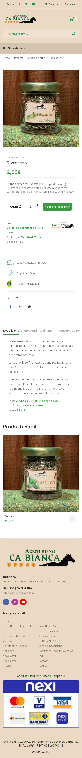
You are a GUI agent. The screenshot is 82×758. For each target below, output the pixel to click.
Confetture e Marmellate (17, 626)
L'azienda (8, 651)
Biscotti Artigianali (49, 626)
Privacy (7, 666)
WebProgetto (41, 752)
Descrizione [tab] (11, 330)
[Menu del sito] (77, 48)
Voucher (8, 641)
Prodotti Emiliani (48, 631)
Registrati (71, 4)
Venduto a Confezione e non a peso (25, 230)
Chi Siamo (50, 4)
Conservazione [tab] (68, 330)
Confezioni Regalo (14, 636)
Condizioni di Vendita (15, 646)
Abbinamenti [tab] (47, 330)
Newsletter (9, 656)
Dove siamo (10, 661)
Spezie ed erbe (36, 58)
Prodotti (19, 58)
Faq (41, 656)
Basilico (9, 516)
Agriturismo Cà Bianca (50, 741)
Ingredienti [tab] (29, 330)
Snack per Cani (47, 636)
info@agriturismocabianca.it (19, 592)
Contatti (43, 661)
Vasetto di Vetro (31, 237)
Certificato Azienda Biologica (56, 651)
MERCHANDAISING (50, 641)
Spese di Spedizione (50, 646)
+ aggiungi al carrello (57, 206)
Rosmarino (55, 58)
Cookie (43, 666)
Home (6, 58)
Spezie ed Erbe (12, 631)
